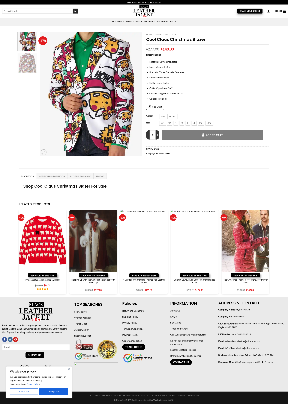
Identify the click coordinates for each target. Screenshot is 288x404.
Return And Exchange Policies (105, 395)
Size (148, 123)
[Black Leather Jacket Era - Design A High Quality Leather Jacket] (144, 11)
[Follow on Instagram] (10, 339)
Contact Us (147, 395)
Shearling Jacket (166, 21)
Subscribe (34, 355)
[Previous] (45, 93)
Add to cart (214, 135)
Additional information (52, 176)
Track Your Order (165, 395)
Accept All (53, 391)
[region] (39, 382)
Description (27, 176)
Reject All (24, 391)
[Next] (136, 93)
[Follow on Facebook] (4, 339)
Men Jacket (118, 21)
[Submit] (75, 11)
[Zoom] (44, 152)
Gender (149, 116)
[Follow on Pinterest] (15, 339)
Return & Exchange (80, 176)
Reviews (100, 176)
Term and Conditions (188, 395)
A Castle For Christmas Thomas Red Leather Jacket (144, 281)
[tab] (27, 176)
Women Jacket (134, 21)
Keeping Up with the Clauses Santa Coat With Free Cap (93, 281)
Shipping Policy (131, 395)
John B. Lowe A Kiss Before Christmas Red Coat (194, 281)
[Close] (69, 369)
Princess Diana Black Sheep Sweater (42, 280)
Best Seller (149, 21)
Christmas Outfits (165, 34)
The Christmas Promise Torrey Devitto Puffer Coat (245, 281)
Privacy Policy (33, 384)
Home (149, 34)
